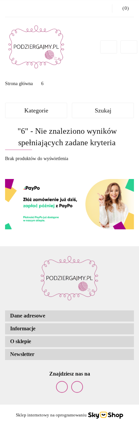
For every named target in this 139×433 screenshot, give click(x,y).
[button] (69, 316)
